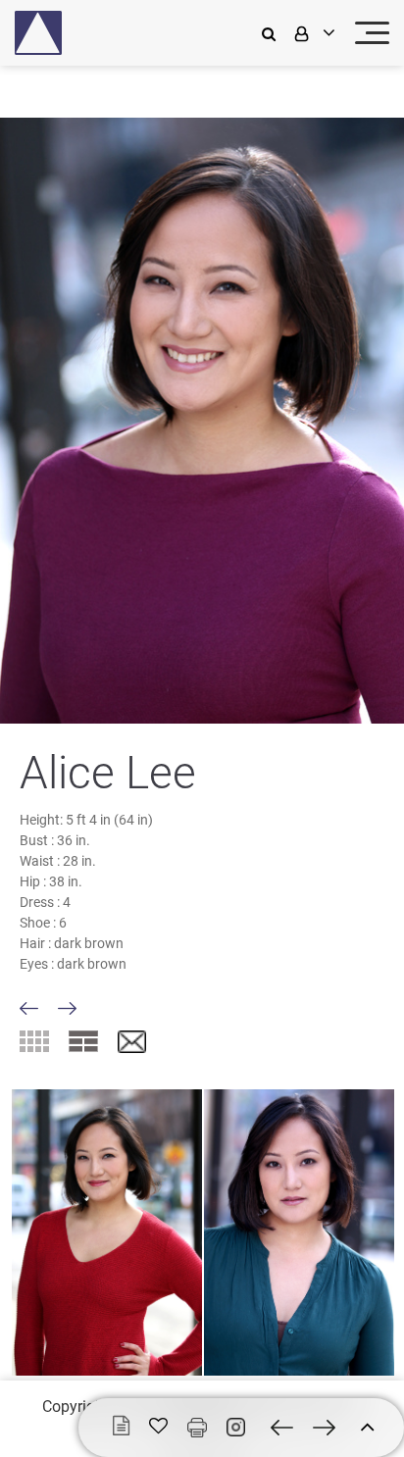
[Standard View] (83, 1041)
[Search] (273, 33)
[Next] (67, 1008)
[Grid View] (34, 1041)
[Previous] (29, 1008)
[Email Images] (132, 1042)
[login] (312, 33)
